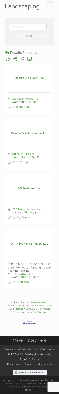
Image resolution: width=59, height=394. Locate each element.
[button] (7, 53)
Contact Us (31, 308)
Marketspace (45, 305)
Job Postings (16, 308)
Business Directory (19, 302)
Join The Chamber (37, 312)
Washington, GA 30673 (31, 354)
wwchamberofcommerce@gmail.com (30, 364)
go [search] (31, 35)
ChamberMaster (43, 386)
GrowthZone (13, 386)
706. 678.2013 (30, 359)
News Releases (38, 302)
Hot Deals (31, 305)
